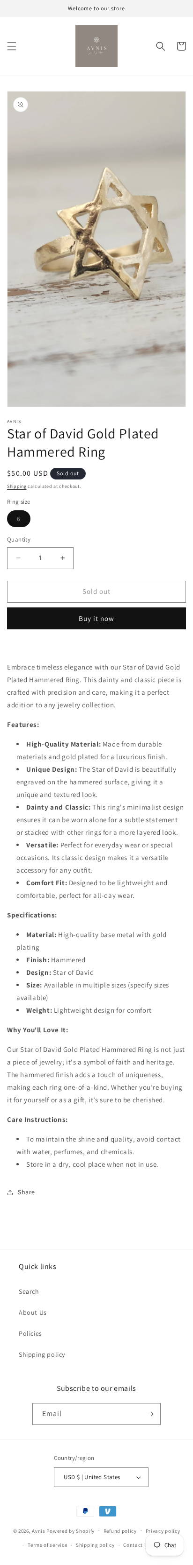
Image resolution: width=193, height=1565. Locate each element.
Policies (30, 1333)
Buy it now (96, 618)
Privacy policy (163, 1531)
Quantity (18, 539)
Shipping (17, 486)
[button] (11, 46)
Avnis (38, 1530)
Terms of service (47, 1545)
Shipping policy (42, 1354)
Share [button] (26, 1192)
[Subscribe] (150, 1414)
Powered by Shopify (70, 1530)
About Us (33, 1312)
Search (29, 1291)
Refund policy (120, 1531)
